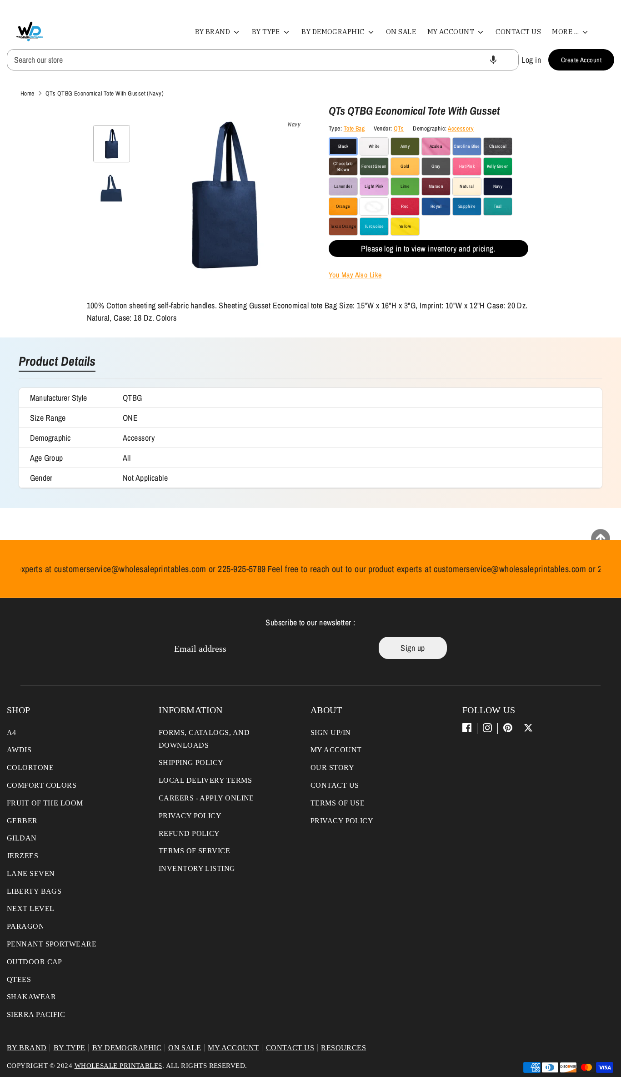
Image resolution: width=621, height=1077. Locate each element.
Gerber (22, 821)
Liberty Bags (34, 891)
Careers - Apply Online (206, 798)
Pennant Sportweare (51, 944)
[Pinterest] (507, 727)
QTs (399, 128)
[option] (225, 198)
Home (27, 93)
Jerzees (22, 856)
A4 (11, 732)
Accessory (461, 128)
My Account (451, 31)
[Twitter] (528, 727)
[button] (493, 60)
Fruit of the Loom (45, 803)
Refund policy (189, 833)
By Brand (213, 31)
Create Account (581, 60)
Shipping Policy (191, 762)
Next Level (31, 908)
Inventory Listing (197, 868)
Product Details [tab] (57, 362)
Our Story (332, 767)
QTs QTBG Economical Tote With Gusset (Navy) (104, 93)
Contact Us (518, 31)
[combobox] (262, 60)
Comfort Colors (41, 785)
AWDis (19, 750)
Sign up (413, 648)
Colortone (30, 767)
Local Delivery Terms (205, 780)
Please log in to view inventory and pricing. (428, 248)
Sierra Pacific (36, 1014)
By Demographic (333, 31)
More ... (566, 31)
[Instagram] (487, 727)
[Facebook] (466, 727)
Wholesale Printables (118, 1065)
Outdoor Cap (34, 962)
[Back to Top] (600, 538)
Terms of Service (194, 851)
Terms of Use (337, 803)
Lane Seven (31, 873)
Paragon (25, 926)
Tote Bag (354, 128)
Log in (531, 59)
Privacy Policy (190, 816)
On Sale (401, 31)
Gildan (22, 838)
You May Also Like (355, 275)
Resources (343, 1048)
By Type (267, 31)
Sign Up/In (330, 732)
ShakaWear (31, 997)
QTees (19, 979)
